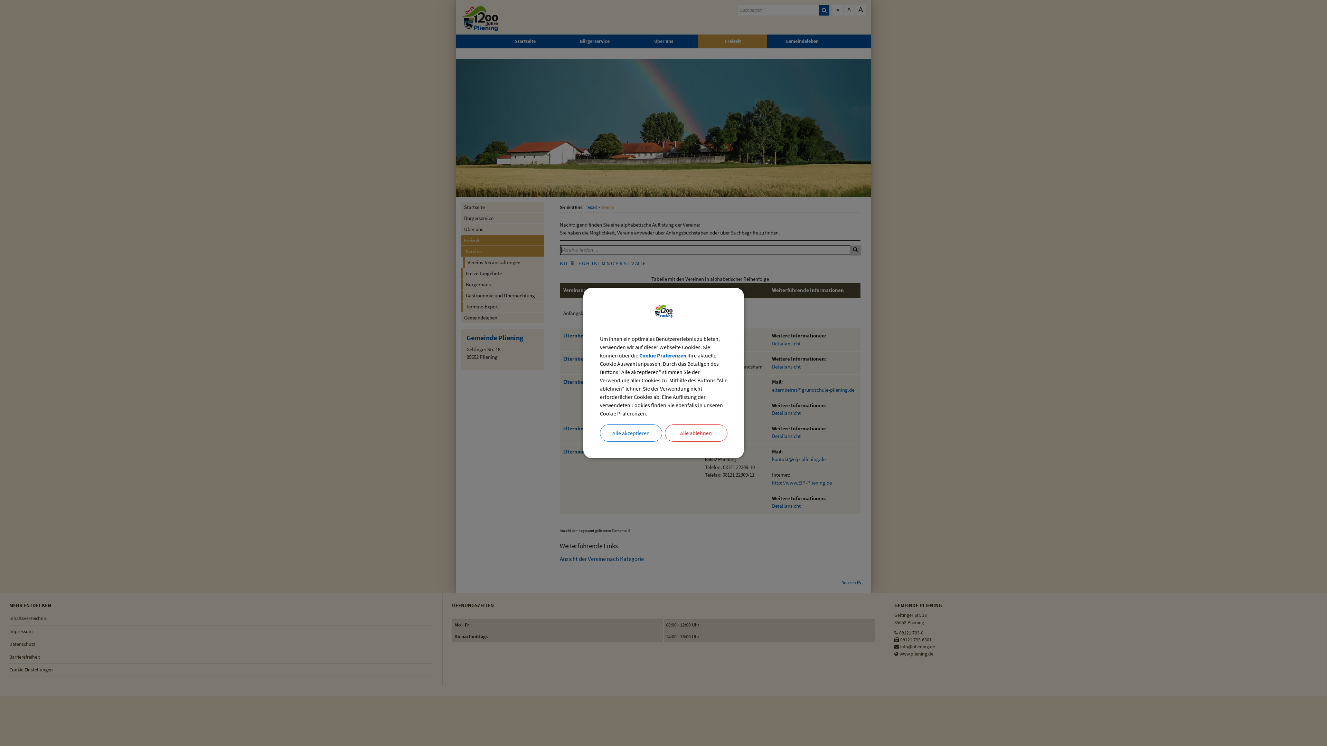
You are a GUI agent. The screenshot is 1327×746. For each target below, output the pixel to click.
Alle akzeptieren (631, 433)
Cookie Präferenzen (662, 355)
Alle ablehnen (696, 433)
